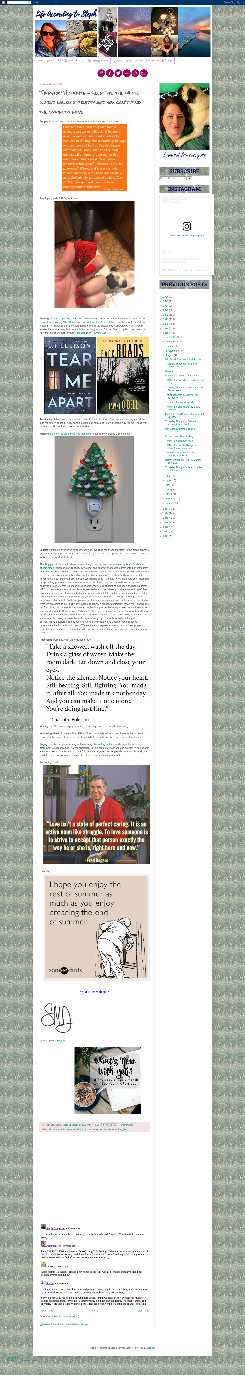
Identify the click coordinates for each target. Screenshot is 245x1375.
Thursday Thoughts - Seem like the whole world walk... (183, 469)
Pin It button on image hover (21, 1360)
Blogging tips (13, 1357)
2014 (166, 522)
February (171, 498)
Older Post (143, 1310)
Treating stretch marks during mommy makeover (180, 454)
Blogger (151, 1347)
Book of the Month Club (99, 322)
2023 (166, 310)
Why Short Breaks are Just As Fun (183, 359)
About (50, 60)
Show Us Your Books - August (180, 436)
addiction (52, 1129)
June (169, 480)
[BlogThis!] (106, 1125)
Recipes (117, 60)
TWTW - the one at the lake (179, 440)
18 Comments (126, 1125)
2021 (166, 319)
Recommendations (97, 60)
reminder (103, 1129)
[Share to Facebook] (112, 1125)
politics (88, 1129)
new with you (77, 1129)
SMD (165, 270)
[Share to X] (109, 1125)
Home (40, 60)
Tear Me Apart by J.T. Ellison (66, 318)
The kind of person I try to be (180, 402)
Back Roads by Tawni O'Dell (90, 332)
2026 (166, 296)
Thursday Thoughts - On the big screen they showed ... (181, 423)
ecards (61, 1129)
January (170, 503)
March (169, 494)
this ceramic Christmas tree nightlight (70, 433)
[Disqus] (95, 1178)
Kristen (61, 1040)
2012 (166, 531)
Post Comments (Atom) (66, 1316)
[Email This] (102, 1125)
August (170, 355)
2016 (166, 513)
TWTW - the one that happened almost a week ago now (181, 446)
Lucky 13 (169, 371)
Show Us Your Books (70, 60)
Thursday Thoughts (117, 1129)
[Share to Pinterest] (115, 1125)
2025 (166, 301)
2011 (166, 536)
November (171, 341)
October (170, 346)
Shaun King (99, 744)
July (168, 476)
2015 (166, 518)
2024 (166, 305)
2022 (166, 315)
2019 (166, 328)
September (172, 350)
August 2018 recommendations (182, 375)
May (168, 485)
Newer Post (46, 1310)
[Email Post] (96, 1125)
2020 (166, 324)
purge (95, 1129)
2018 (166, 333)
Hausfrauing (134, 60)
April (168, 489)
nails (68, 1129)
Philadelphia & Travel (159, 60)
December (171, 337)
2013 (166, 527)
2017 (166, 509)
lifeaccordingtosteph (181, 270)
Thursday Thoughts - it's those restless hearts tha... (181, 365)
